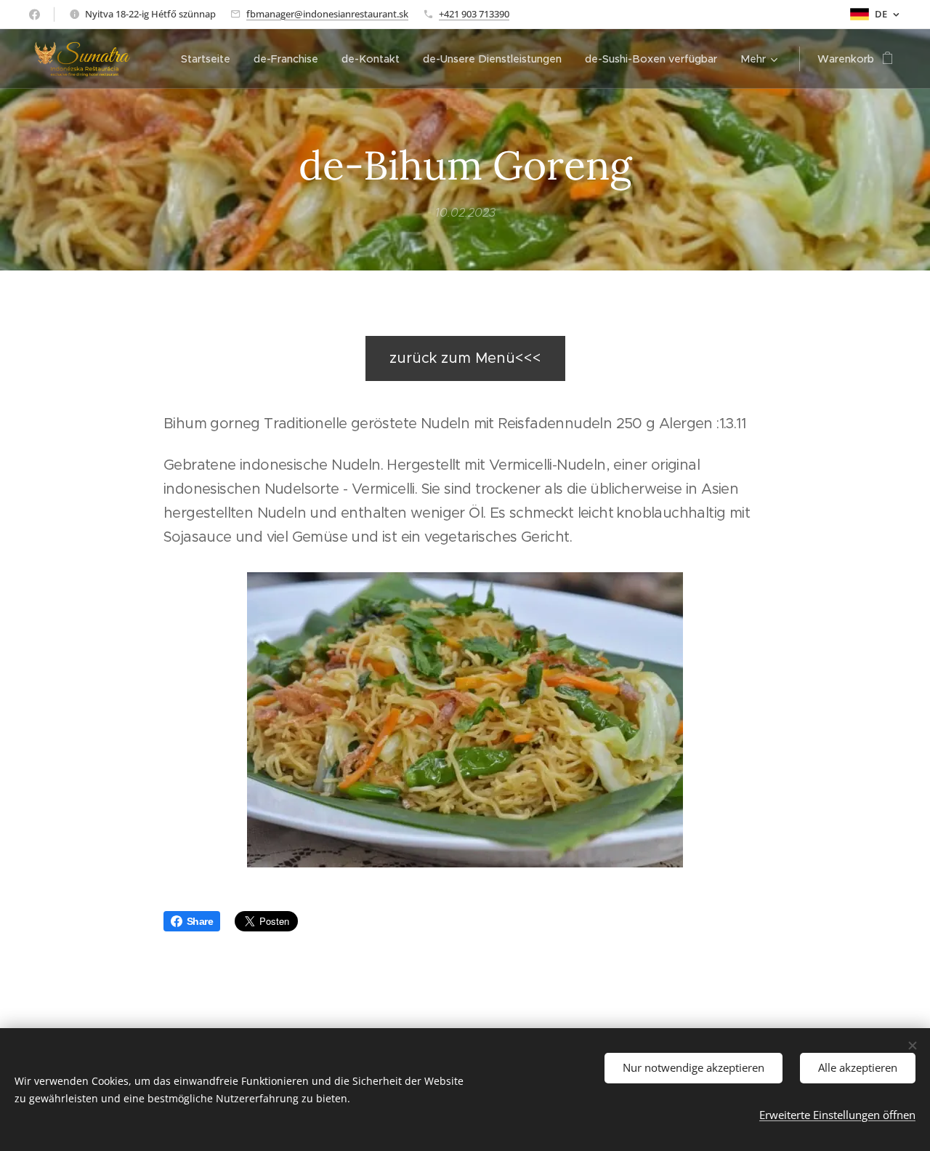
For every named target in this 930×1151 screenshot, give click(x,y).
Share (200, 921)
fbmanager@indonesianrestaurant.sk (327, 13)
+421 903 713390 (474, 13)
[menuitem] (209, 59)
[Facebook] (34, 14)
